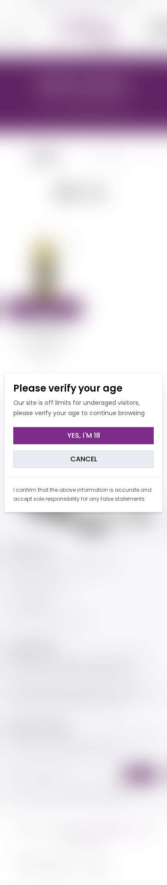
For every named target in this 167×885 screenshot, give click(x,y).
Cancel (83, 459)
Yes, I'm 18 (83, 435)
